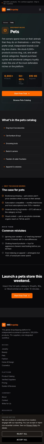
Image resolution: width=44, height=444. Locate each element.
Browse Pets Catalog (22, 100)
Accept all (22, 440)
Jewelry (5, 349)
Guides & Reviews (9, 386)
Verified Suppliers (9, 380)
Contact (5, 400)
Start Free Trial (20, 93)
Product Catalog (8, 376)
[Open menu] (40, 9)
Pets (3, 355)
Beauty (4, 352)
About (4, 397)
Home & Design (8, 362)
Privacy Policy (32, 425)
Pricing (4, 383)
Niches (5, 22)
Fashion (5, 359)
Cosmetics (6, 365)
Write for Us (6, 404)
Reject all (22, 434)
